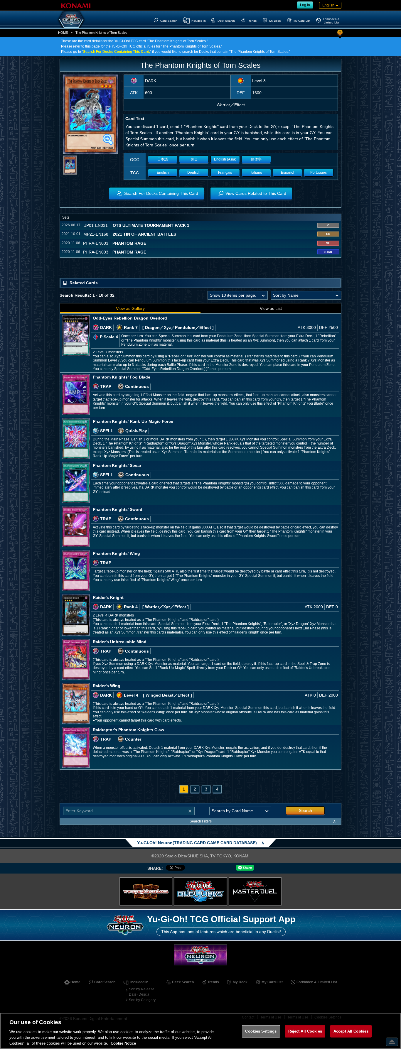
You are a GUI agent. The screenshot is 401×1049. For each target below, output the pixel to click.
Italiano (256, 172)
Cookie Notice (123, 1043)
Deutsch (194, 172)
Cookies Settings (261, 1031)
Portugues (318, 172)
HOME (63, 32)
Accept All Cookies (350, 1031)
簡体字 (256, 159)
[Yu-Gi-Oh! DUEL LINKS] (200, 891)
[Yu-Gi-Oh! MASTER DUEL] (255, 891)
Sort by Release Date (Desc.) (141, 991)
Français (225, 172)
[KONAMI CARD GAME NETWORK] (200, 955)
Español (287, 172)
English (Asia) (225, 159)
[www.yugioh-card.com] (145, 891)
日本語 (162, 159)
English (163, 172)
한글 (194, 159)
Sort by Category (142, 1000)
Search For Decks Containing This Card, (116, 52)
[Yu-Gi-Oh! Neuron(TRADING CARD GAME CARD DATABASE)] (71, 19)
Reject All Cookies (305, 1031)
